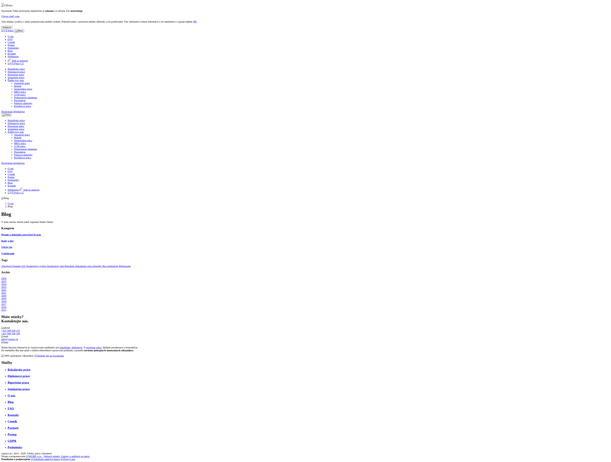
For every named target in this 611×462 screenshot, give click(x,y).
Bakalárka (70, 266)
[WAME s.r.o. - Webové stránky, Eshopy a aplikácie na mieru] (58, 456)
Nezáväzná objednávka (13, 111)
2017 (3, 304)
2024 (3, 284)
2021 (3, 292)
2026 (3, 278)
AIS (23, 266)
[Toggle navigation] (19, 31)
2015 (3, 310)
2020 (3, 295)
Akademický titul (56, 266)
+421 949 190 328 (10, 333)
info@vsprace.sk (9, 339)
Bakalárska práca (84, 266)
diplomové (77, 347)
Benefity (97, 266)
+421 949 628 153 (10, 330)
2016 (3, 307)
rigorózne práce (94, 347)
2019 (3, 298)
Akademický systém (36, 266)
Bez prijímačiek (110, 266)
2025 (3, 281)
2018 (3, 301)
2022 (3, 290)
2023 (3, 287)
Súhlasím (7, 27)
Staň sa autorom (19, 60)
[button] (16, 80)
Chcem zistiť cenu (10, 16)
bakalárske (65, 347)
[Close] (2, 3)
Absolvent (6, 266)
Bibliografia (125, 266)
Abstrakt (16, 266)
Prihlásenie (13, 56)
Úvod (10, 203)
